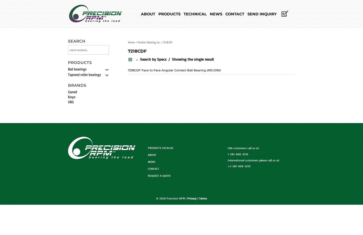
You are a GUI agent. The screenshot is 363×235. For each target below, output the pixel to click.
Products (169, 14)
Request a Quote (159, 175)
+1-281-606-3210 (239, 166)
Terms (203, 198)
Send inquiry (262, 14)
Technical (195, 14)
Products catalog (160, 148)
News (216, 14)
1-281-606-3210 (238, 154)
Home (131, 42)
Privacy (192, 198)
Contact (234, 14)
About (148, 14)
